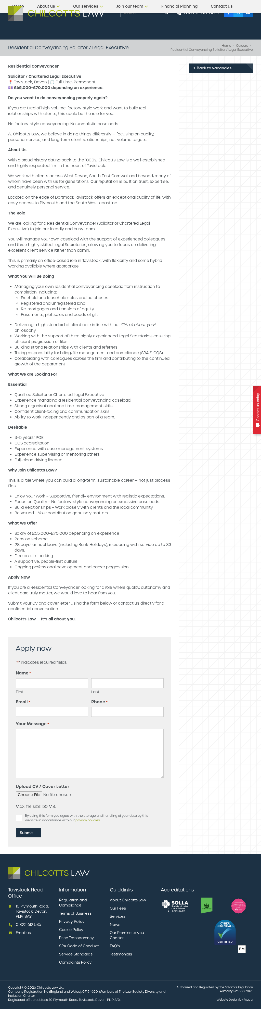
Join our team (129, 6)
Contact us (222, 6)
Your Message (32, 723)
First (20, 691)
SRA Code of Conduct (79, 946)
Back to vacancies (213, 68)
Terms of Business (75, 913)
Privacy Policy (72, 921)
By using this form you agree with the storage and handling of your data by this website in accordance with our (86, 818)
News (115, 924)
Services (117, 916)
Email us (23, 932)
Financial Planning (179, 6)
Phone (99, 702)
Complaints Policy (75, 962)
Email (23, 702)
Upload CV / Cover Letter (42, 786)
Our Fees (118, 908)
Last (95, 691)
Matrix (248, 999)
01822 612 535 (28, 924)
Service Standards (76, 954)
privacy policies (87, 820)
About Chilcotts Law (128, 900)
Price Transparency (76, 938)
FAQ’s (115, 946)
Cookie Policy (71, 929)
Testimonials (121, 954)
